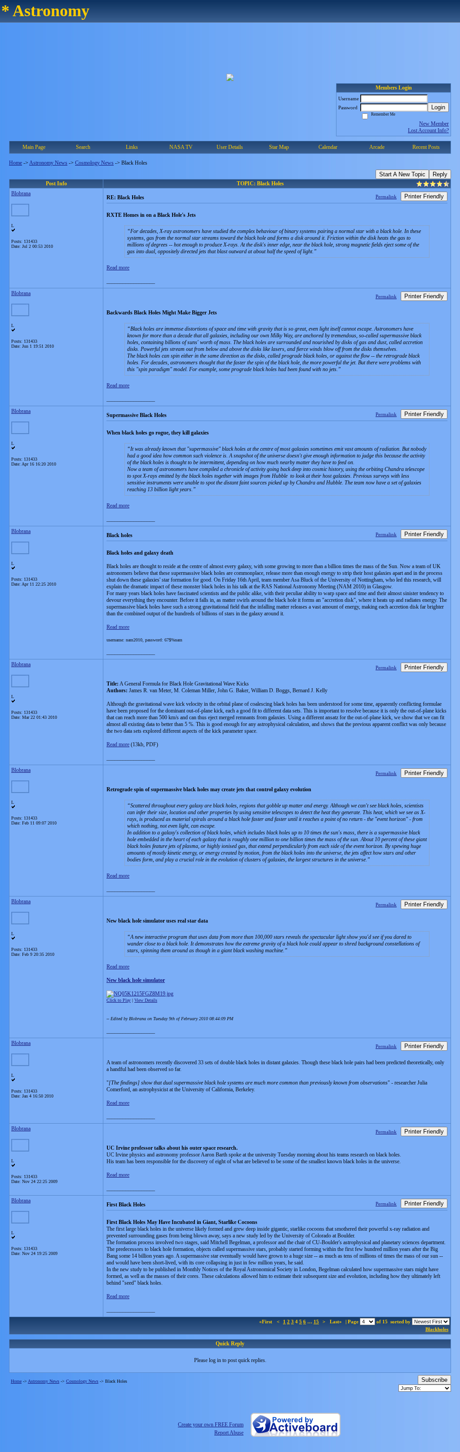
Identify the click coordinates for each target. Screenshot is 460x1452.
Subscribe (434, 1379)
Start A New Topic (402, 174)
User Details (230, 147)
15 (316, 1321)
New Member (434, 124)
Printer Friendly (424, 196)
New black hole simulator (135, 980)
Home (15, 163)
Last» (336, 1321)
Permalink (386, 196)
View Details (145, 1000)
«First (266, 1321)
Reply (440, 174)
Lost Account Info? (428, 130)
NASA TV (181, 147)
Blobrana (21, 193)
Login (438, 107)
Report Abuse (228, 1433)
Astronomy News (48, 163)
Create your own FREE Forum (210, 1424)
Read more (117, 267)
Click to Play (118, 1000)
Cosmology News (94, 163)
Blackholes (436, 1329)
